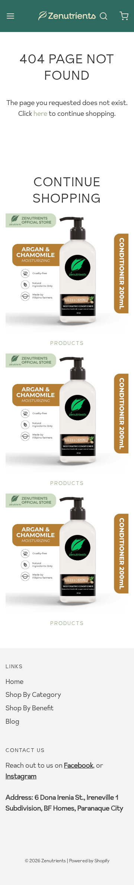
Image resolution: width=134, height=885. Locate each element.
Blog (12, 721)
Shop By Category (33, 694)
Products (67, 343)
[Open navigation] (10, 16)
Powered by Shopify (89, 860)
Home (14, 681)
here (40, 113)
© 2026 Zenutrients (45, 860)
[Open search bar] (103, 16)
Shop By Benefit (30, 708)
